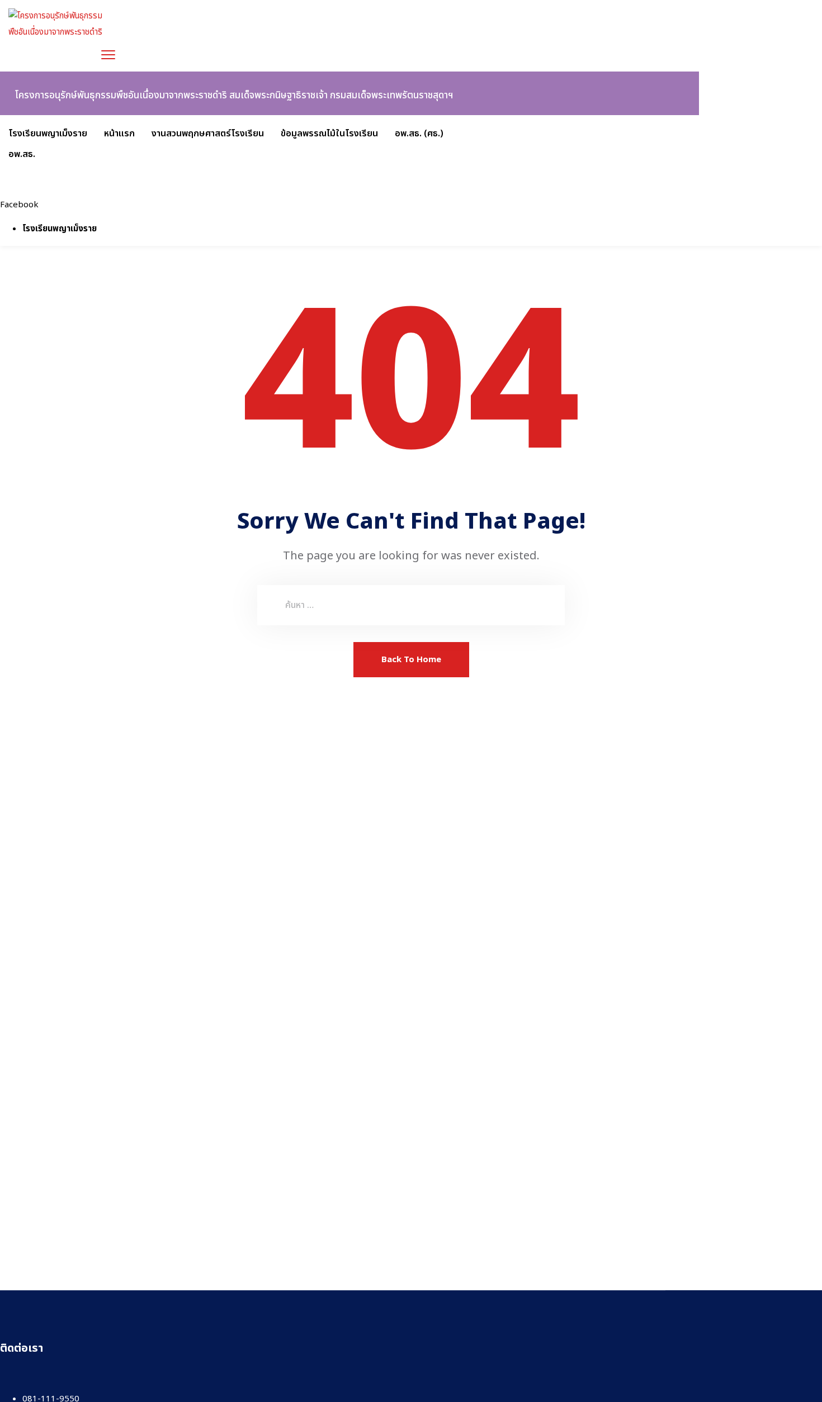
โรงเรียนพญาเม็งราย (47, 133)
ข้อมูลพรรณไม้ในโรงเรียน (329, 133)
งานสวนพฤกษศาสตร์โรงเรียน (208, 133)
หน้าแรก (119, 133)
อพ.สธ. (21, 154)
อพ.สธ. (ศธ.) (419, 133)
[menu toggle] (108, 54)
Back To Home (411, 659)
